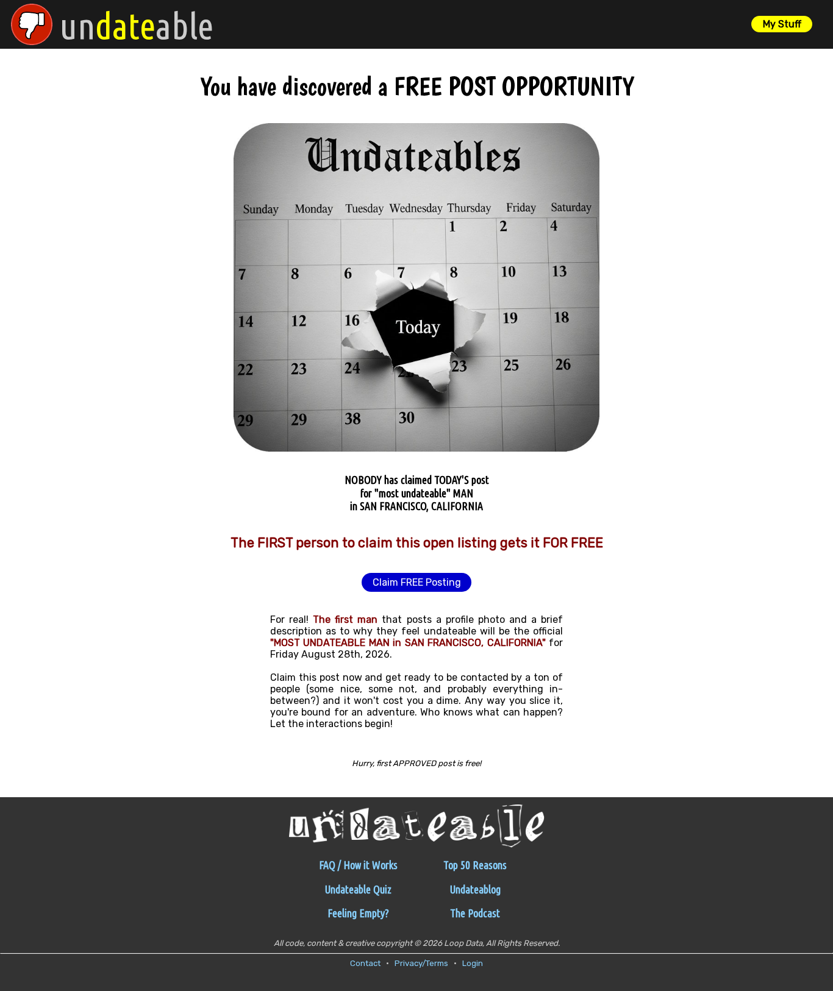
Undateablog (475, 889)
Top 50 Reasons (475, 865)
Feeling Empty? (358, 913)
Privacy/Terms (421, 963)
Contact (365, 963)
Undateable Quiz (358, 889)
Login (472, 963)
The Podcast (475, 913)
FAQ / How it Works (358, 865)
